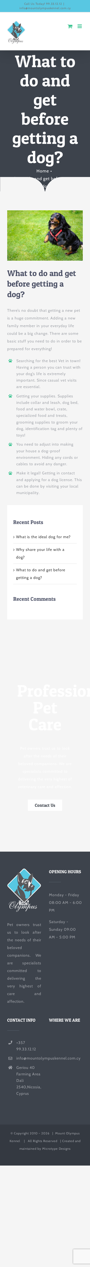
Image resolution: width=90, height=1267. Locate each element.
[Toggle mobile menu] (80, 26)
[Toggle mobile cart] (70, 26)
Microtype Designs (56, 1148)
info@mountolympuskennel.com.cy (45, 8)
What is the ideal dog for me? (43, 537)
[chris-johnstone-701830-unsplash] (45, 212)
